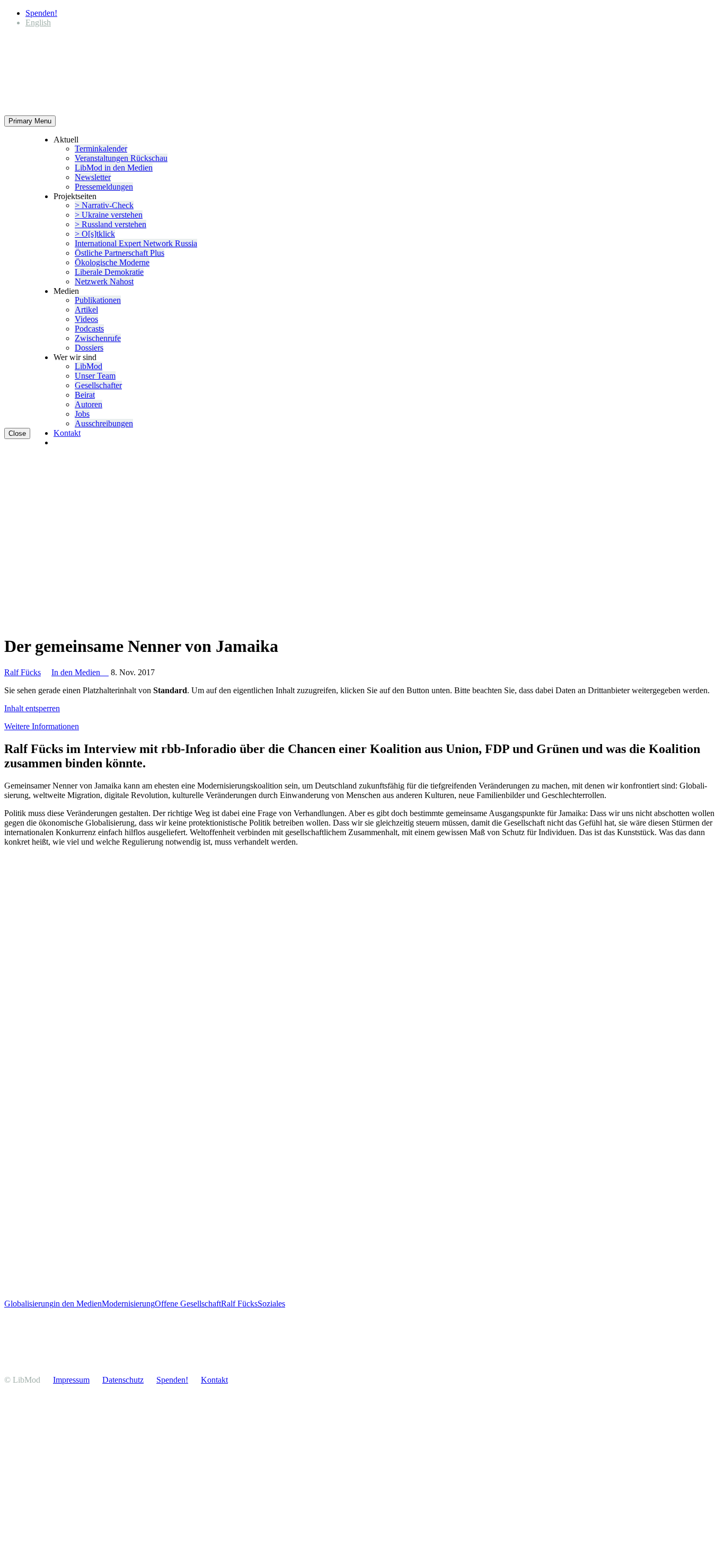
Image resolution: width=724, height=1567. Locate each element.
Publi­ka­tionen (98, 300)
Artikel (86, 309)
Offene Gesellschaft (188, 1303)
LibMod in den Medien (114, 167)
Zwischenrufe (98, 338)
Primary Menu (29, 121)
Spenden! (41, 12)
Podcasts (89, 328)
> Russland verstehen (110, 224)
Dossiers (89, 347)
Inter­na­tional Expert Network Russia (136, 243)
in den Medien (78, 1303)
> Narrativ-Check (104, 205)
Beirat (85, 394)
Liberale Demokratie (109, 271)
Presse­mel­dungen (104, 186)
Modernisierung (128, 1303)
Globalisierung (29, 1303)
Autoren (88, 404)
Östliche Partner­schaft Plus (119, 252)
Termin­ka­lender (101, 148)
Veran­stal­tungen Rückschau (121, 158)
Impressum (71, 1379)
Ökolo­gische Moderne (112, 262)
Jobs (82, 413)
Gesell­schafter (98, 385)
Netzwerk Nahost (104, 281)
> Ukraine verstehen (109, 214)
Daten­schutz (123, 1379)
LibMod (88, 366)
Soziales (271, 1303)
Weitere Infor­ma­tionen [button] (41, 726)
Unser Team (95, 375)
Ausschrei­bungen (104, 423)
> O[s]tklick (95, 233)
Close (17, 433)
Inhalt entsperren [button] (32, 708)
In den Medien (80, 672)
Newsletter (93, 177)
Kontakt (67, 432)
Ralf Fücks (22, 672)
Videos (86, 319)
